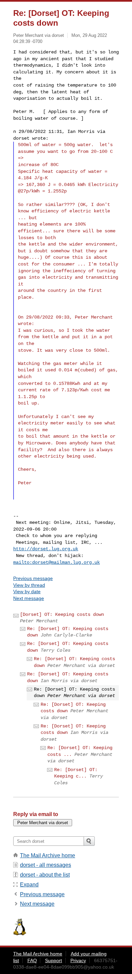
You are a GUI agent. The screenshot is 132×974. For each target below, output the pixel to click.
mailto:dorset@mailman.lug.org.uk (56, 562)
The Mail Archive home (47, 855)
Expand (29, 884)
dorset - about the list (45, 875)
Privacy (78, 960)
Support (53, 960)
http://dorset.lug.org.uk (45, 549)
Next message (28, 598)
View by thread (29, 585)
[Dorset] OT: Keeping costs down (62, 614)
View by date (27, 591)
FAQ (32, 960)
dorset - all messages (45, 865)
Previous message (33, 578)
